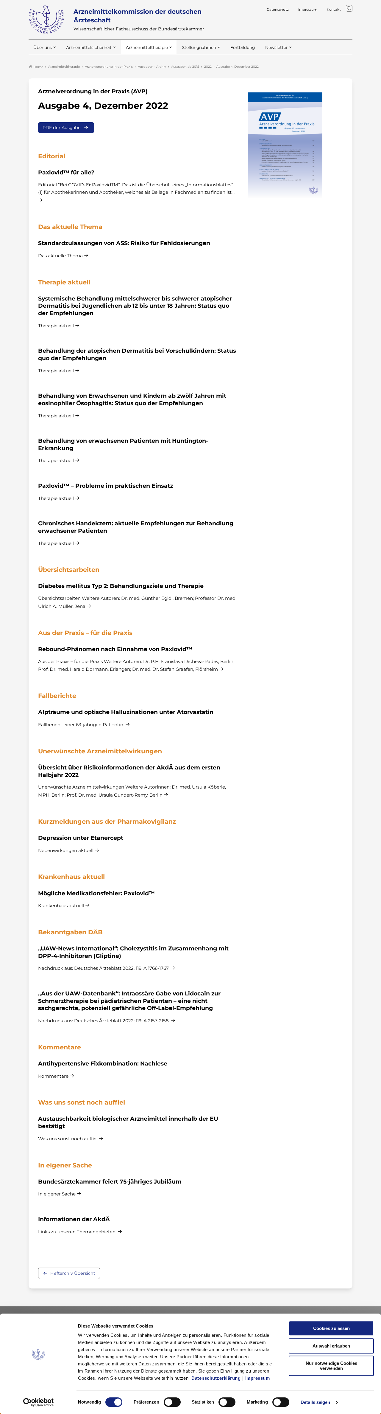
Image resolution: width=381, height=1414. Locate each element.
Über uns (42, 47)
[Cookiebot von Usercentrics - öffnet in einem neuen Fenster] (39, 1402)
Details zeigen (315, 1402)
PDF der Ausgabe (62, 127)
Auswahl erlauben (331, 1345)
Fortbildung (242, 47)
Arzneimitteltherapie (147, 47)
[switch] (172, 1402)
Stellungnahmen (199, 47)
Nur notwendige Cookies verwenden (331, 1366)
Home (38, 67)
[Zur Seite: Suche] (349, 8)
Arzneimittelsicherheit (89, 47)
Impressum (257, 1378)
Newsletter (276, 47)
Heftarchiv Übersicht (72, 1273)
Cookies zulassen (331, 1328)
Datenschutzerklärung (216, 1378)
